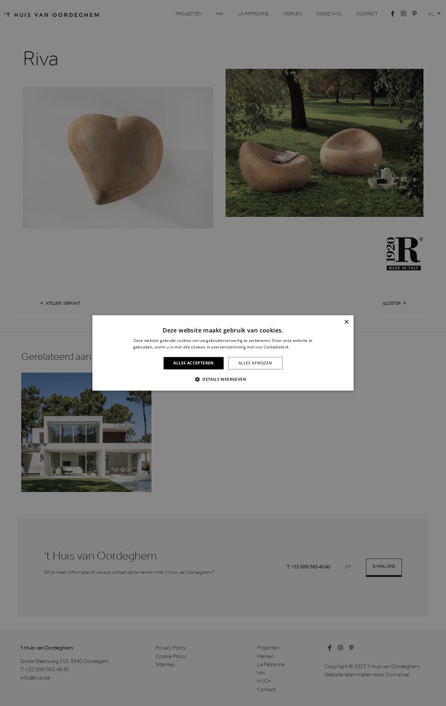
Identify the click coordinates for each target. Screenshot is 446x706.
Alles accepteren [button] (193, 363)
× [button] (346, 322)
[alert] (223, 353)
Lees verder (301, 347)
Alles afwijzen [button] (255, 363)
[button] (223, 379)
